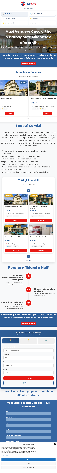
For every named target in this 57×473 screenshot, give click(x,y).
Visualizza (16, 220)
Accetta (28, 459)
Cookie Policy (22, 471)
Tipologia (6, 354)
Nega (28, 463)
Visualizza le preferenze (28, 467)
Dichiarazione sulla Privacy (31, 471)
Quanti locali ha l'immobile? (14, 435)
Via (7, 423)
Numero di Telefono (11, 417)
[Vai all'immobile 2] (28, 118)
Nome (8, 411)
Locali (5, 369)
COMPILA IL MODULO (28, 63)
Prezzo (5, 362)
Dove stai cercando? (9, 347)
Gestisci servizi (5, 455)
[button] (55, 444)
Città (8, 429)
